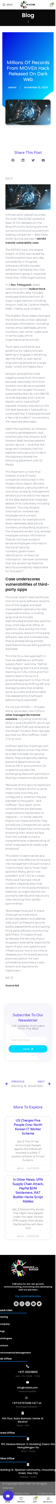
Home (23, 21)
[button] (8, 1495)
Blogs (33, 21)
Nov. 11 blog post (21, 285)
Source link (12, 985)
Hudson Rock (37, 289)
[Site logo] (28, 4)
